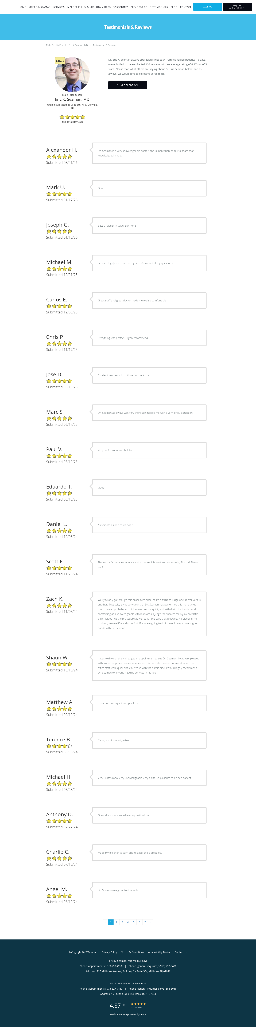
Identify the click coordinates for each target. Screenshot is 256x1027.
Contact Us (181, 952)
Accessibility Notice (159, 952)
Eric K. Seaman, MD (78, 45)
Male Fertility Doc (54, 45)
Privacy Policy (109, 952)
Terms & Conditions (132, 952)
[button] (237, 7)
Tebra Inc (92, 952)
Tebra (143, 1014)
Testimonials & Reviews (104, 45)
